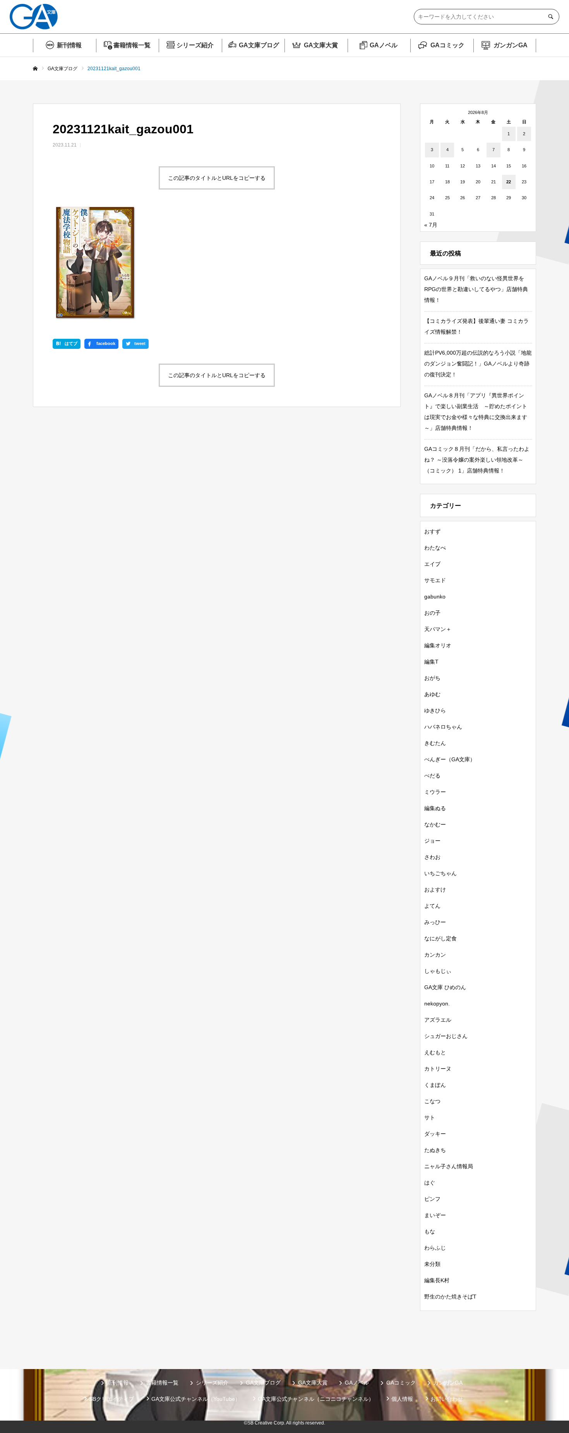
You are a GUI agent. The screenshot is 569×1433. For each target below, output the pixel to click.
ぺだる (432, 776)
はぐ (429, 1183)
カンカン (435, 955)
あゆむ (432, 694)
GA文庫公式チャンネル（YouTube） (195, 1399)
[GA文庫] (34, 16)
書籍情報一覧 (132, 45)
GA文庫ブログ (259, 45)
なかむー (435, 824)
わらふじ (435, 1248)
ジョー (432, 841)
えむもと (435, 1052)
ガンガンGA (511, 45)
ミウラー (435, 792)
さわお (432, 857)
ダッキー (435, 1134)
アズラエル (437, 1020)
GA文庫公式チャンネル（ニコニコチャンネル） (316, 1399)
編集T (431, 662)
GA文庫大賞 (321, 45)
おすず (432, 531)
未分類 (432, 1264)
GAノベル (384, 45)
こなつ (432, 1101)
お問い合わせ (446, 1399)
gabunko (435, 596)
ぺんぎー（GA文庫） (449, 759)
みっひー (435, 922)
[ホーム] (35, 69)
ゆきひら (435, 710)
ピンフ (432, 1199)
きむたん (435, 743)
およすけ (435, 889)
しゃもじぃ (437, 971)
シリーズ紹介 (195, 45)
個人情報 (402, 1399)
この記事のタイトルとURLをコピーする (217, 178)
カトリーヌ (437, 1069)
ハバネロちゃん (443, 727)
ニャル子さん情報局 (448, 1166)
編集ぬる (435, 808)
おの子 (432, 613)
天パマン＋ (437, 629)
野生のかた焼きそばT (450, 1296)
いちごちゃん (440, 873)
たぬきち (435, 1150)
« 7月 (430, 225)
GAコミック (447, 45)
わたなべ (435, 548)
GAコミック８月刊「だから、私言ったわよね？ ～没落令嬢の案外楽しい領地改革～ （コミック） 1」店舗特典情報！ (477, 460)
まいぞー (435, 1215)
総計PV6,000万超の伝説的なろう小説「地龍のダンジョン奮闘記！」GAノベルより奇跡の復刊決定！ (478, 364)
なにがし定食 (440, 938)
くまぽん (435, 1085)
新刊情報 (69, 45)
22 (508, 181)
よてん (432, 906)
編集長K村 (436, 1280)
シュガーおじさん (446, 1036)
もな (429, 1231)
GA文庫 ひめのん (445, 987)
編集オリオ (437, 645)
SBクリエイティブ (111, 1399)
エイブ (432, 564)
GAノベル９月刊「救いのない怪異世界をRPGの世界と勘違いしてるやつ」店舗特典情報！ (476, 289)
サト (429, 1117)
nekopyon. (437, 1003)
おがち (432, 678)
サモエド (435, 580)
